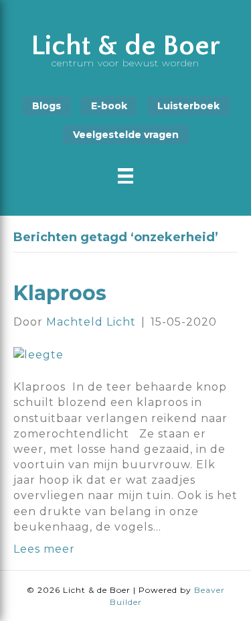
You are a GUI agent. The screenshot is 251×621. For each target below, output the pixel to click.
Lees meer (44, 549)
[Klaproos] (38, 354)
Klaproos (59, 293)
